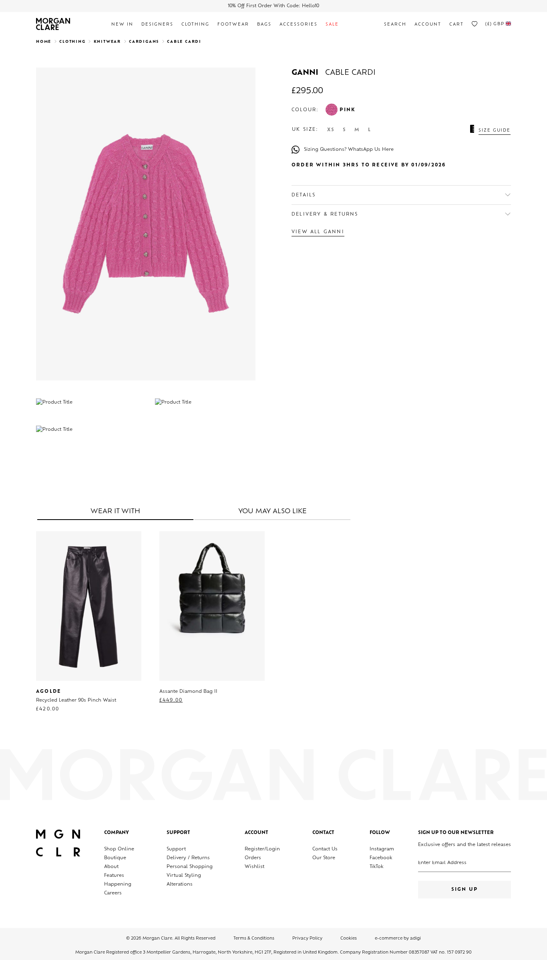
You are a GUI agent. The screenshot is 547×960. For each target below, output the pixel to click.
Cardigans (144, 42)
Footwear (233, 24)
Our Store (323, 858)
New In (122, 24)
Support (176, 849)
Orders (253, 858)
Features (114, 876)
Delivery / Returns (188, 858)
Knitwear (107, 42)
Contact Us (325, 849)
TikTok (377, 867)
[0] (474, 24)
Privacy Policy (307, 938)
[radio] (331, 130)
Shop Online (119, 849)
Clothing (195, 24)
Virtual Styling (184, 876)
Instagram (382, 849)
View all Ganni (318, 232)
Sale (332, 24)
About (111, 867)
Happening (117, 884)
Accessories (299, 24)
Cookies (348, 938)
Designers (157, 24)
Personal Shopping (190, 867)
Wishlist (254, 867)
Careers (113, 893)
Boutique (115, 858)
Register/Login (262, 849)
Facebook (381, 858)
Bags (264, 24)
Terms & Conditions (253, 938)
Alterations (180, 884)
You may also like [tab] (272, 511)
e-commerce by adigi (398, 938)
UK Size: (305, 130)
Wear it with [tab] (115, 511)
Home (43, 42)
